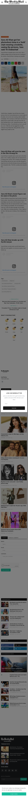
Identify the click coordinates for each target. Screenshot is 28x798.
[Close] (25, 392)
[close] (26, 786)
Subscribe (14, 408)
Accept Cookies (14, 794)
